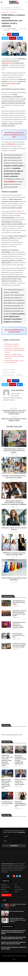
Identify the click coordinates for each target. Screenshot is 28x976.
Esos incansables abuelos (17, 911)
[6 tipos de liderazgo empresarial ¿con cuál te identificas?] (14, 567)
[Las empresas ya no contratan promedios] (7, 796)
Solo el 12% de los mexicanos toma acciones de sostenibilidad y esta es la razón (14, 134)
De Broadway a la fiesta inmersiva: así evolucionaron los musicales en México (18, 625)
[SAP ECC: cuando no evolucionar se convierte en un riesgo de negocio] (20, 773)
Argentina (3, 884)
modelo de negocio (10, 83)
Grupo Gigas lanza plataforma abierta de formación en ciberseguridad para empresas (15, 350)
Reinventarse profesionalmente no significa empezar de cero (20, 804)
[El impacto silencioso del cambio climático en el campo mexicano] (5, 920)
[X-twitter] (11, 876)
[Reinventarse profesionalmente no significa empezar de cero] (20, 796)
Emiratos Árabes (5, 887)
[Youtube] (14, 876)
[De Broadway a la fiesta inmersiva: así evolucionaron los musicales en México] (6, 624)
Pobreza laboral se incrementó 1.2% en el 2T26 (18, 635)
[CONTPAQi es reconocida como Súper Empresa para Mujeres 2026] (14, 542)
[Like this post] (9, 34)
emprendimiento (7, 63)
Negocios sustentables (8, 375)
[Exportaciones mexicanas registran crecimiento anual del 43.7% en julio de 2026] (6, 613)
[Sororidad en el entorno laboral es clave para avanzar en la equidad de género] (14, 465)
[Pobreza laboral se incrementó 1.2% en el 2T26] (6, 636)
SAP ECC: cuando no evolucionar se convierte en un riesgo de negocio (20, 782)
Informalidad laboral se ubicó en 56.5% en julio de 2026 (18, 602)
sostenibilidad (9, 182)
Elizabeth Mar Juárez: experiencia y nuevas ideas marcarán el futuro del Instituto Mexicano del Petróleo (7, 760)
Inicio (3, 7)
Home (14, 959)
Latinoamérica (5, 891)
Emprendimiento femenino (9, 369)
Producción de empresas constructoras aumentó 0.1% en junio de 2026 (19, 645)
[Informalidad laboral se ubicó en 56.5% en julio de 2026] (6, 603)
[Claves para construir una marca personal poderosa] (14, 517)
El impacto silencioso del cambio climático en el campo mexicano (18, 920)
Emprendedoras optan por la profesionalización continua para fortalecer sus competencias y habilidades (14, 502)
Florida (16, 891)
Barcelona (17, 887)
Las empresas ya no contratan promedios (7, 802)
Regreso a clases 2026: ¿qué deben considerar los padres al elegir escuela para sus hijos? (6, 783)
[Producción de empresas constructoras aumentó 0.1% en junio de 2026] (6, 646)
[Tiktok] (20, 876)
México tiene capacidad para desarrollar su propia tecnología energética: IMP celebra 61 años (20, 759)
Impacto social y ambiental (9, 372)
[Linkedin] (17, 876)
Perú (16, 884)
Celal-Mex (18, 211)
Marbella (3, 889)
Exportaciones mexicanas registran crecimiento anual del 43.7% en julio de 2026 (19, 613)
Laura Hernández (11, 28)
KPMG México (11, 144)
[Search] (26, 2)
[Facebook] (8, 876)
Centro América (19, 889)
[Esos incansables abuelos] (5, 913)
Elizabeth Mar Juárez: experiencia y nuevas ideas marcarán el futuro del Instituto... (14, 450)
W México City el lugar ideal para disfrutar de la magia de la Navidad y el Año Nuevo (14, 356)
